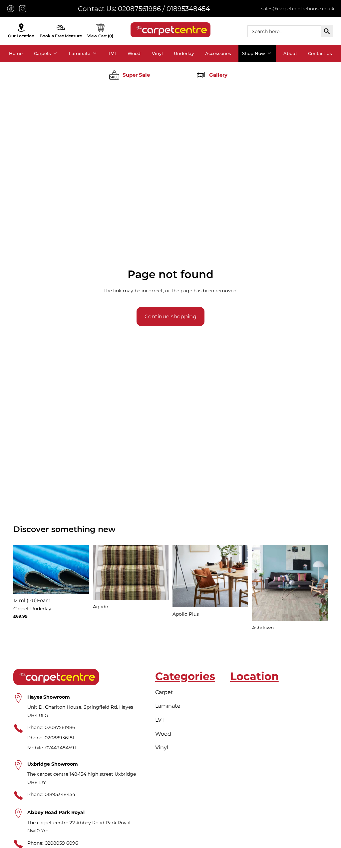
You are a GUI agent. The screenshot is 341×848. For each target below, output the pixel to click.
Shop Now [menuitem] (253, 53)
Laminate (167, 706)
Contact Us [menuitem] (320, 53)
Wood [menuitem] (134, 53)
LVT (160, 720)
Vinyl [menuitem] (157, 53)
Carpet (164, 692)
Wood (163, 734)
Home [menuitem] (16, 53)
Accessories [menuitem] (218, 53)
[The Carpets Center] (170, 29)
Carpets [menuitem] (42, 53)
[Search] (327, 31)
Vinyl (161, 747)
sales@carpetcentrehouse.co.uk (297, 9)
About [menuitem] (290, 53)
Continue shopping (170, 316)
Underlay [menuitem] (184, 53)
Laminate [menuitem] (79, 53)
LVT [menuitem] (113, 53)
